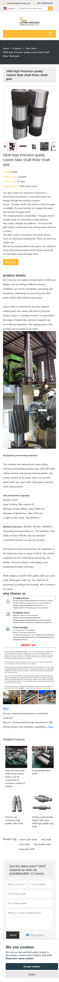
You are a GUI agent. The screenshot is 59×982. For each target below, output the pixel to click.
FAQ (6, 708)
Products (17, 48)
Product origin (10, 176)
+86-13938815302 (45, 3)
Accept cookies (31, 966)
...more (49, 727)
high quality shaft (42, 844)
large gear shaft (27, 849)
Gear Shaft (30, 48)
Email (10, 262)
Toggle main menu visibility (50, 34)
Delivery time (10, 181)
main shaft (24, 844)
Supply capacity (11, 186)
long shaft (46, 839)
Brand (6, 171)
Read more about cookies (20, 958)
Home (6, 48)
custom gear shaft (28, 839)
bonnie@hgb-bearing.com (18, 3)
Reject (31, 974)
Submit (12, 935)
